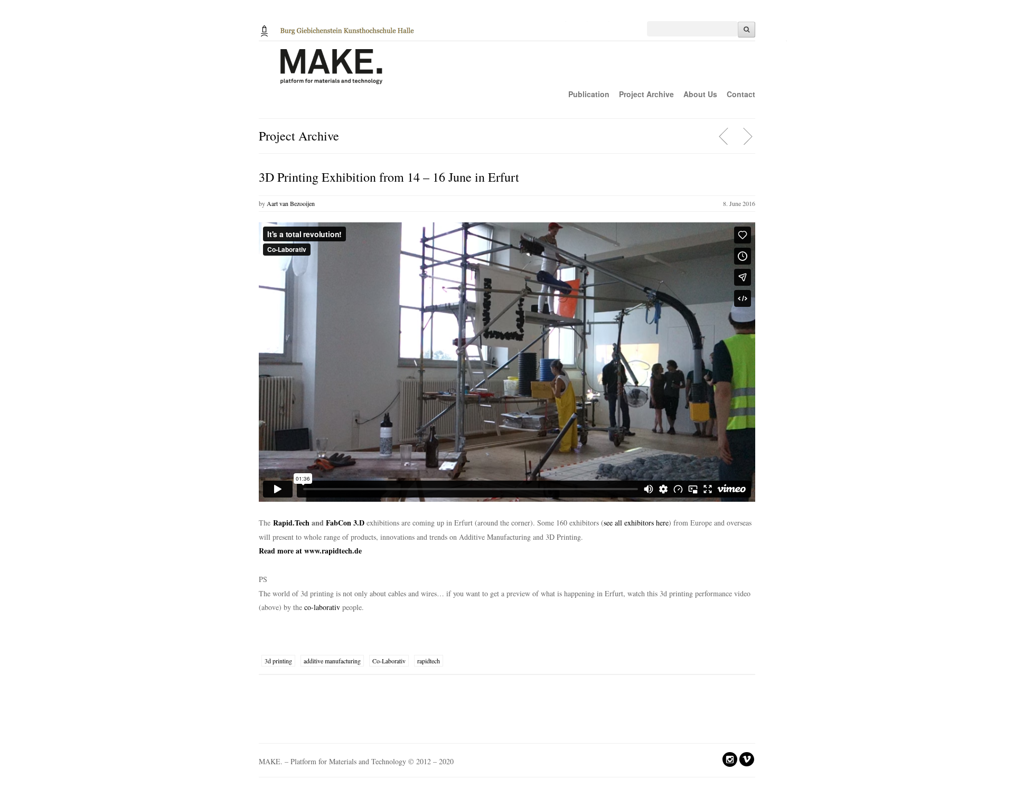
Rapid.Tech (291, 522)
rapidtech (428, 660)
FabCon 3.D (345, 522)
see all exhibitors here (636, 523)
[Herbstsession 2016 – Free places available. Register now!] (724, 136)
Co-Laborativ (389, 660)
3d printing (278, 660)
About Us (700, 94)
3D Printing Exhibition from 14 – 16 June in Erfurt (389, 176)
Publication (588, 94)
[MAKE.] (523, 72)
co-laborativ (322, 607)
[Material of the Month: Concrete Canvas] (747, 136)
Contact (741, 94)
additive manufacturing (332, 660)
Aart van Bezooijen (291, 203)
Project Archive (646, 94)
